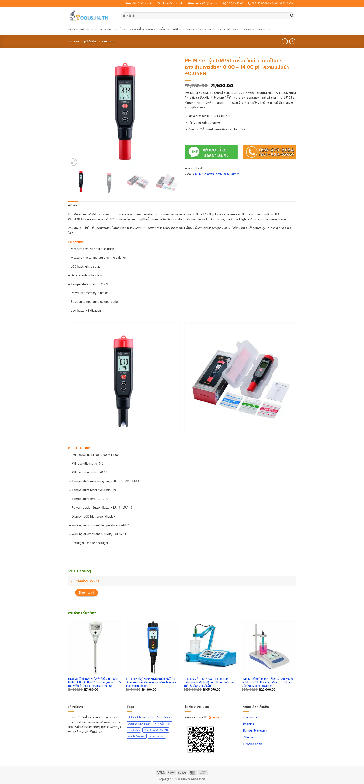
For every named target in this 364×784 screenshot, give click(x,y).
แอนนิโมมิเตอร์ (157, 735)
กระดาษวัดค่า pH (162, 723)
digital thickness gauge (140, 717)
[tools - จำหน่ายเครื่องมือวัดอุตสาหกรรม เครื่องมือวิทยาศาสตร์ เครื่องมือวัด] (91, 15)
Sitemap (249, 737)
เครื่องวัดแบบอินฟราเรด (156, 729)
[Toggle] (72, 581)
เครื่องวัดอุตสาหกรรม (80, 29)
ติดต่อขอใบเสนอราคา (256, 730)
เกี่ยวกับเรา (264, 29)
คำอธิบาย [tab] (73, 205)
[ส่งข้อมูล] (292, 15)
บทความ (247, 29)
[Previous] (75, 111)
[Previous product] (292, 41)
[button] (73, 162)
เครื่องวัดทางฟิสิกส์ (170, 29)
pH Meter (90, 41)
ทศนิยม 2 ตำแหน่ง (216, 173)
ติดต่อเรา (248, 724)
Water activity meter (139, 723)
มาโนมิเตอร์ (134, 729)
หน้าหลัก (73, 41)
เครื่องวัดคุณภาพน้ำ (111, 29)
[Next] (172, 111)
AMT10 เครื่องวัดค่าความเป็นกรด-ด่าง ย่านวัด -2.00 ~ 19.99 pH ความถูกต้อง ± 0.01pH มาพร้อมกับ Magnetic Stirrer (268, 682)
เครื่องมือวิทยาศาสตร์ (200, 29)
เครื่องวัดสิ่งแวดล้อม (141, 29)
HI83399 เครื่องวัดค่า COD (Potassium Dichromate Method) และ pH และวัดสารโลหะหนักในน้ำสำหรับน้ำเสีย (210, 682)
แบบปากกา (109, 41)
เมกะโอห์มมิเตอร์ (136, 735)
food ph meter (165, 717)
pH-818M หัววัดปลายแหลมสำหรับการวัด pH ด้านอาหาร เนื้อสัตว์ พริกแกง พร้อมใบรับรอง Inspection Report (151, 682)
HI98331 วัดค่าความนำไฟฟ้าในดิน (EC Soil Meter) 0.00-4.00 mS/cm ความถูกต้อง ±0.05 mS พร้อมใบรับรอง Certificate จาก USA (94, 682)
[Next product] (285, 41)
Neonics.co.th (252, 744)
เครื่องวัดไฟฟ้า (227, 29)
